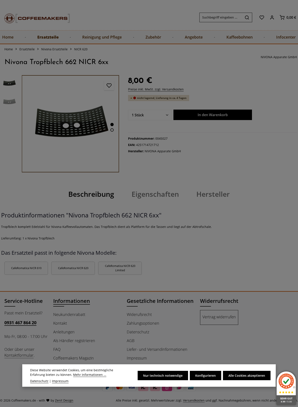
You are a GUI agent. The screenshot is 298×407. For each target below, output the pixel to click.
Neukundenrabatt (69, 314)
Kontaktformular (19, 355)
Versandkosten (194, 400)
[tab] (91, 194)
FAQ (57, 349)
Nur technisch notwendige (163, 375)
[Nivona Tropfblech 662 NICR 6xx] (70, 123)
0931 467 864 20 (20, 323)
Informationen (71, 300)
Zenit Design (64, 400)
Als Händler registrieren (74, 340)
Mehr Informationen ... (89, 375)
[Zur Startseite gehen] (32, 17)
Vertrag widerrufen (219, 316)
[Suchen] (247, 17)
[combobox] (220, 17)
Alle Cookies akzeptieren (246, 375)
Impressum (137, 358)
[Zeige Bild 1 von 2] (112, 124)
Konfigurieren (205, 375)
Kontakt (60, 323)
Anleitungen (64, 331)
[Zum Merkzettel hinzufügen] (109, 85)
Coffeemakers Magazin (73, 358)
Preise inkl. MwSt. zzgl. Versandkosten (156, 89)
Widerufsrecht (139, 314)
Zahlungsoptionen (143, 323)
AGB (130, 340)
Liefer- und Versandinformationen (157, 349)
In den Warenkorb (213, 114)
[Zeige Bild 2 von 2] (112, 130)
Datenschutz (138, 331)
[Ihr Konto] (272, 17)
